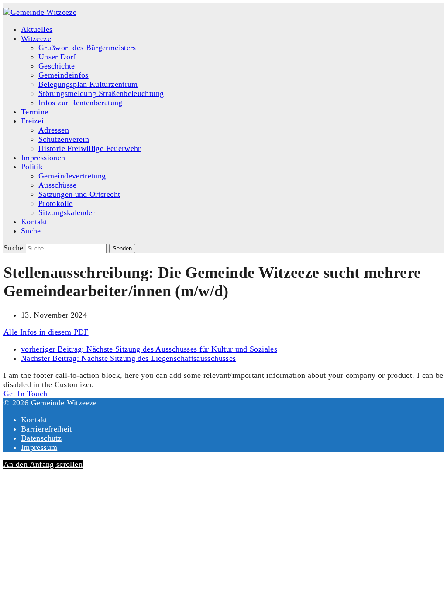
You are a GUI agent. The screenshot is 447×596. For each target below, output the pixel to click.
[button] (31, 230)
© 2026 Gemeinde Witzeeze (50, 402)
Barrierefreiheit (46, 429)
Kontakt (34, 419)
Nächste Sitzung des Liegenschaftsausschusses (128, 358)
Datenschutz (41, 438)
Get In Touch (25, 393)
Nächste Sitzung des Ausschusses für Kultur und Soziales (149, 349)
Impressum (39, 447)
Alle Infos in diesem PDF (46, 332)
